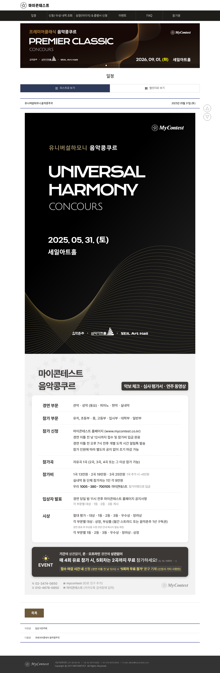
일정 (33, 15)
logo (34, 5)
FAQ (149, 15)
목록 (34, 613)
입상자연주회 (41, 628)
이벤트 (122, 15)
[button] (101, 65)
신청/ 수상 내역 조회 (61, 15)
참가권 (176, 15)
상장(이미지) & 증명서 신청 (91, 15)
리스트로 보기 (67, 88)
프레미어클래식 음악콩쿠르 (47, 638)
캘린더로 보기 (157, 88)
